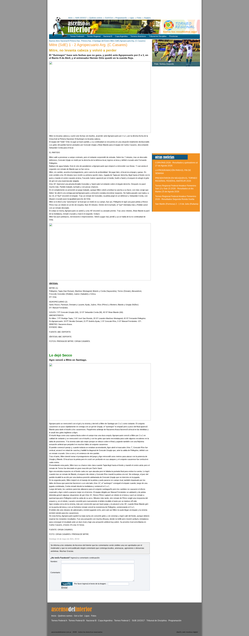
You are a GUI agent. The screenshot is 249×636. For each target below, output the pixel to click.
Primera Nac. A (87, 41)
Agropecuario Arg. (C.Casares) (133, 41)
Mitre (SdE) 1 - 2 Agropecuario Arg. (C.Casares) (88, 45)
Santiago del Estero (102, 41)
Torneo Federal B (77, 620)
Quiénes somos (95, 18)
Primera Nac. (75, 41)
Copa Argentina (121, 36)
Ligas (132, 18)
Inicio (70, 18)
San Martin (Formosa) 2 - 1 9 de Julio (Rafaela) (176, 204)
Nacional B (107, 36)
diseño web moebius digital (187, 632)
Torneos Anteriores (138, 36)
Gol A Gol (109, 18)
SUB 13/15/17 (81, 18)
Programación (121, 18)
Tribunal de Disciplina (157, 36)
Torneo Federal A (77, 36)
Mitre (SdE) (115, 41)
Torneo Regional (93, 36)
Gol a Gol (78, 616)
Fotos (139, 18)
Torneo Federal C (122, 620)
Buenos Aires (54, 41)
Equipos (147, 18)
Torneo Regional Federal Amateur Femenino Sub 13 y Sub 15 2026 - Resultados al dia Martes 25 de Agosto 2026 (175, 188)
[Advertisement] (98, 7)
